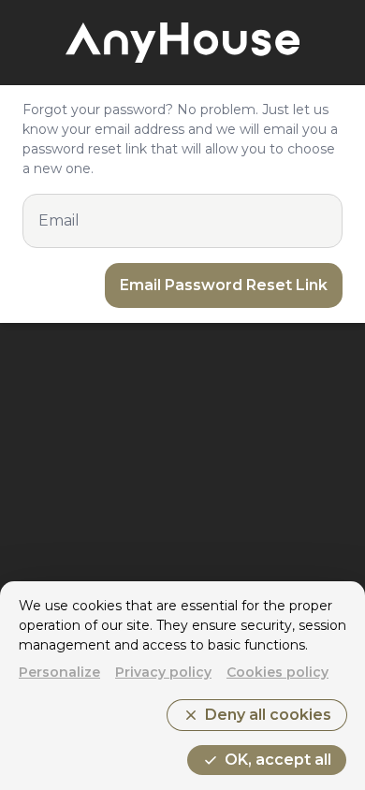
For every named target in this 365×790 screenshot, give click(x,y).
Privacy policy (163, 672)
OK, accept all (266, 760)
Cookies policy (277, 672)
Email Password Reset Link (224, 285)
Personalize (59, 672)
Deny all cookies (256, 715)
